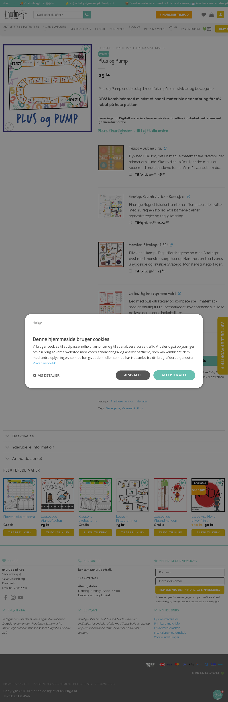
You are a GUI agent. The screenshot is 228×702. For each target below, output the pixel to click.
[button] (46, 375)
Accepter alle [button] (174, 375)
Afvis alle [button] (133, 375)
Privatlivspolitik (44, 363)
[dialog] (114, 351)
